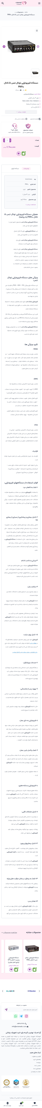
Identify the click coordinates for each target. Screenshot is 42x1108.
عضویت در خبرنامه (21, 1005)
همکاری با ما (37, 1069)
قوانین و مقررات (36, 1056)
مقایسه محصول (34, 119)
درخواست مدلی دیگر (20, 119)
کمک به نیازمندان (36, 1072)
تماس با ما (37, 1066)
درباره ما (39, 1062)
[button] (4, 46)
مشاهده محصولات (10, 932)
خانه (26, 12)
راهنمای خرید (37, 1059)
